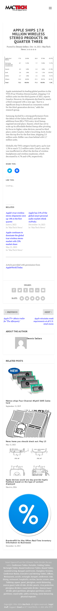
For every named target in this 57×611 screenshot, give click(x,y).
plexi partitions (19, 590)
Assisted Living (10, 571)
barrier (39, 579)
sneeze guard (8, 585)
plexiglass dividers (13, 588)
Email (19, 607)
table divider (20, 585)
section (32, 579)
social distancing (43, 582)
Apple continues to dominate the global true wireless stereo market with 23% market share (15, 238)
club (51, 576)
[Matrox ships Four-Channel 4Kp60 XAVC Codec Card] (28, 382)
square (17, 582)
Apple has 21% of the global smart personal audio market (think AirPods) (38, 217)
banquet (34, 576)
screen (46, 579)
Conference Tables (20, 565)
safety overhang (31, 593)
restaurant (13, 579)
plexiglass (31, 582)
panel (23, 582)
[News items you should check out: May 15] (28, 423)
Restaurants (9, 576)
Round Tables (47, 568)
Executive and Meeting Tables (33, 573)
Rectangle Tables (10, 568)
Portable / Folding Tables (39, 565)
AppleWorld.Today (14, 267)
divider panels (33, 585)
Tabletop (10, 582)
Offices (50, 573)
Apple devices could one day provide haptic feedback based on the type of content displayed (27, 481)
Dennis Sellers (22, 46)
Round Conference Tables (30, 568)
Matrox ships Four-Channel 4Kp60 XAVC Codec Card (28, 401)
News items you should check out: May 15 (26, 441)
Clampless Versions (44, 571)
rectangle (26, 576)
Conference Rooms (11, 573)
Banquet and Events (26, 571)
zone (52, 579)
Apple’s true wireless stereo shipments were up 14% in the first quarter (16, 217)
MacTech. (26, 604)
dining (5, 579)
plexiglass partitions (35, 590)
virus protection (46, 585)
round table (18, 593)
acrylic (18, 576)
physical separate (28, 596)
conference (43, 576)
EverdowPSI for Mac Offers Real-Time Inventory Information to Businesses (28, 541)
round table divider (30, 588)
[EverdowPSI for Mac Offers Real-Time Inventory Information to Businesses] (28, 514)
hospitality (23, 579)
